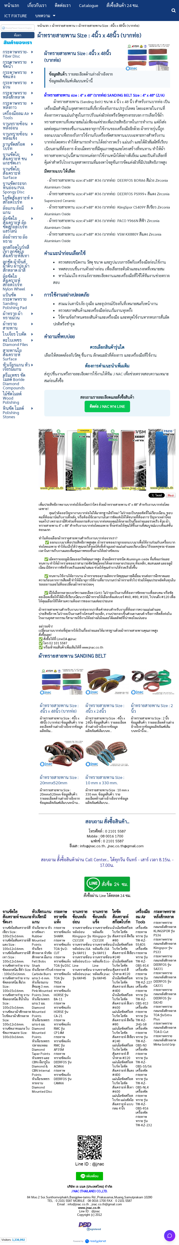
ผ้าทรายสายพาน (63, 25)
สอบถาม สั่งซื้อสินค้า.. (107, 821)
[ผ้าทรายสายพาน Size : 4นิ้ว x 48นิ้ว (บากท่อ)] (148, 56)
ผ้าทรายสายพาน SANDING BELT (72, 655)
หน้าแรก (43, 25)
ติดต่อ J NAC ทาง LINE (107, 406)
